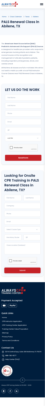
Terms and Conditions (10, 340)
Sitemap (5, 333)
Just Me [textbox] (10, 138)
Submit (22, 270)
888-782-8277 (10, 355)
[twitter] (4, 391)
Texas (27, 17)
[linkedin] (16, 391)
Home (4, 17)
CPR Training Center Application (14, 325)
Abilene (35, 17)
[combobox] (23, 138)
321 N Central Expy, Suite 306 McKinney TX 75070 (23, 352)
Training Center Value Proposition (15, 329)
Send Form (23, 158)
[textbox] (22, 229)
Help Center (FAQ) (12, 359)
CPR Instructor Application (12, 321)
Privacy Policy (7, 337)
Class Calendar (16, 17)
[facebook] (10, 391)
